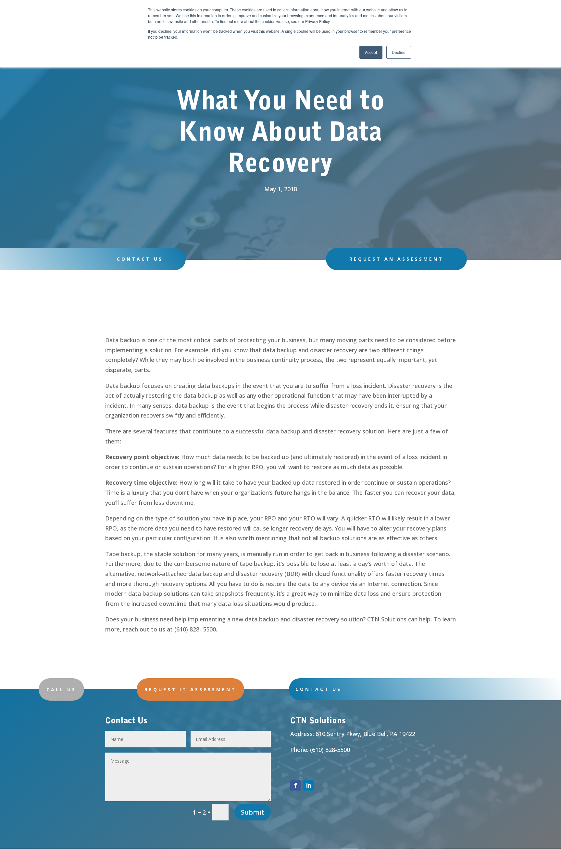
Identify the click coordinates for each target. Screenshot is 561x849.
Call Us (61, 689)
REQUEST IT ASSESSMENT (190, 689)
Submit (252, 812)
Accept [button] (371, 52)
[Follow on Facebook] (295, 785)
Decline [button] (398, 52)
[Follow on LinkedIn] (308, 785)
